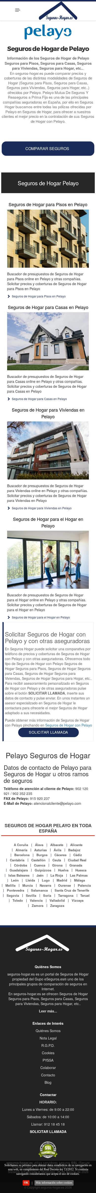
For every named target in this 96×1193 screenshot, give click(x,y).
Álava (39, 844)
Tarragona (65, 895)
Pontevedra (15, 890)
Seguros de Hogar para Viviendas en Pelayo (48, 412)
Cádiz (77, 854)
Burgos (42, 854)
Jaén (40, 875)
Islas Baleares (19, 875)
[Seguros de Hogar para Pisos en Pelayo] (48, 239)
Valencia (36, 900)
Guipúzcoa (43, 870)
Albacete (56, 844)
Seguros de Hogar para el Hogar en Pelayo (48, 522)
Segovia (13, 895)
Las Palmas (79, 875)
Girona (57, 865)
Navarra (45, 885)
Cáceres (60, 854)
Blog (48, 1082)
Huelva (63, 870)
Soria (47, 895)
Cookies (48, 1052)
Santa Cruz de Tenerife (72, 890)
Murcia (27, 885)
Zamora (37, 905)
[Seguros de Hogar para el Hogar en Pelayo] (48, 560)
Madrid (62, 880)
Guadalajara (19, 870)
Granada (75, 865)
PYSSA (48, 1060)
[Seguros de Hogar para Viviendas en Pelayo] (48, 450)
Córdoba (20, 865)
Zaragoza (57, 905)
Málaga (79, 880)
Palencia (84, 885)
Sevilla (31, 895)
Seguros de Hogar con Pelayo (68, 725)
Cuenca (39, 865)
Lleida (30, 880)
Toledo (18, 900)
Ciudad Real (77, 860)
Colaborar (48, 1067)
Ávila (57, 850)
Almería (21, 850)
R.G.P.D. (48, 1045)
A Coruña (21, 844)
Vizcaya (77, 900)
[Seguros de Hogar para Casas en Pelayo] (48, 341)
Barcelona (22, 854)
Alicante (76, 844)
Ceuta (56, 860)
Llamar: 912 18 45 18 (48, 1124)
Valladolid (57, 900)
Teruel (85, 895)
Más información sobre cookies (54, 1182)
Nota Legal (48, 1038)
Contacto (48, 1074)
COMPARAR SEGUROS (47, 148)
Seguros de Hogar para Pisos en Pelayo (48, 204)
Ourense (64, 885)
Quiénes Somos (48, 1030)
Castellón (38, 860)
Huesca (80, 870)
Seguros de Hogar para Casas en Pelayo (48, 307)
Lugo (46, 880)
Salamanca (39, 890)
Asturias (40, 850)
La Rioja (56, 875)
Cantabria (17, 860)
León (15, 880)
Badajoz (74, 850)
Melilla (10, 885)
